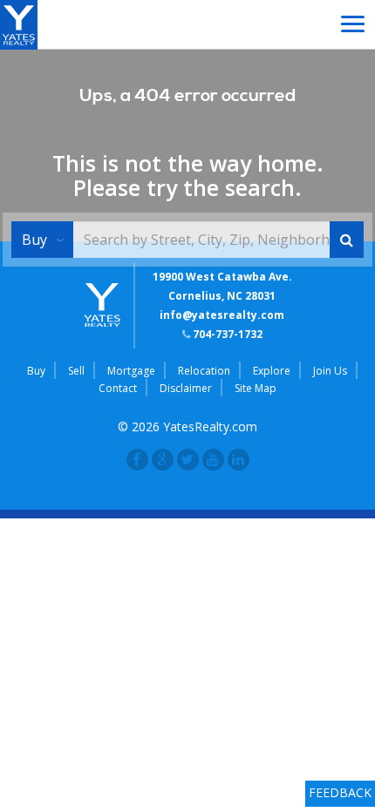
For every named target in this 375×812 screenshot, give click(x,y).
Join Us (330, 370)
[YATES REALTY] (19, 23)
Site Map (255, 388)
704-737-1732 (226, 334)
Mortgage (131, 370)
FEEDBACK (340, 792)
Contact (118, 388)
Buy (34, 239)
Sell (76, 370)
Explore (271, 370)
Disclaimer (186, 388)
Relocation (204, 370)
